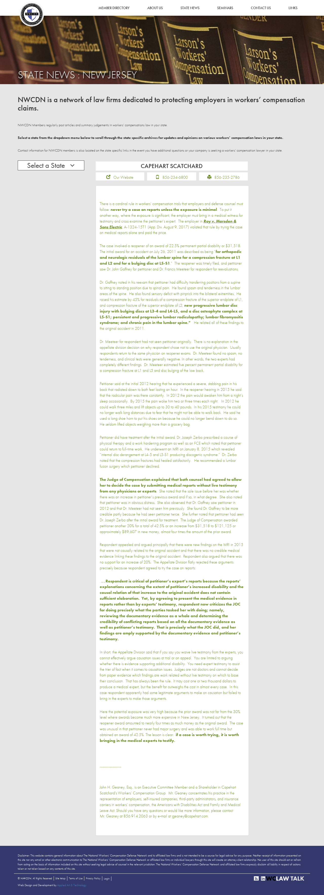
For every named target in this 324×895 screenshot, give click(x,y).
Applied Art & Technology (71, 885)
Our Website (123, 177)
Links (293, 8)
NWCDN (32, 14)
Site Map (60, 878)
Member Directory (114, 8)
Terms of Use (76, 878)
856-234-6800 (175, 177)
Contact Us (261, 8)
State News (189, 8)
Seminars (225, 8)
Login (107, 878)
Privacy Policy (93, 878)
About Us (155, 8)
